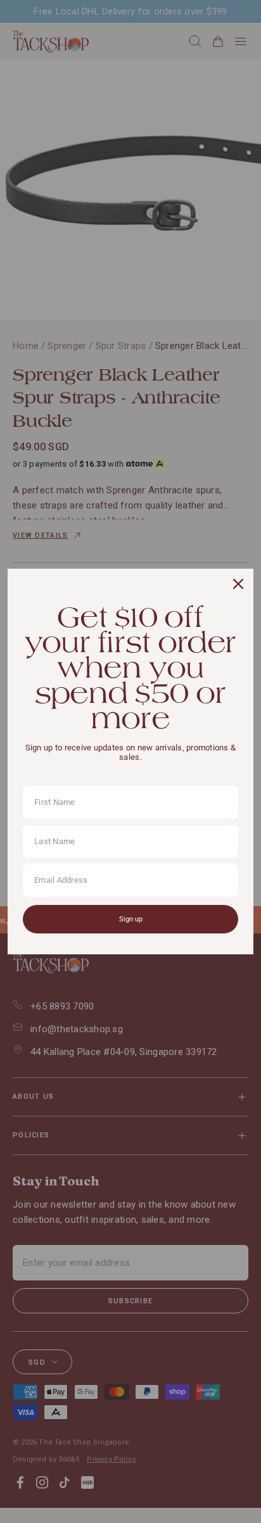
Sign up (131, 919)
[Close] (238, 584)
